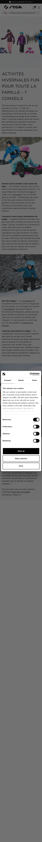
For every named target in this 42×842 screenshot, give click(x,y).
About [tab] (34, 380)
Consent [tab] (7, 380)
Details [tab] (21, 380)
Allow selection (21, 459)
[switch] (36, 426)
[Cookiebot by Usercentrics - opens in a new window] (29, 374)
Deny (21, 466)
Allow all (21, 451)
